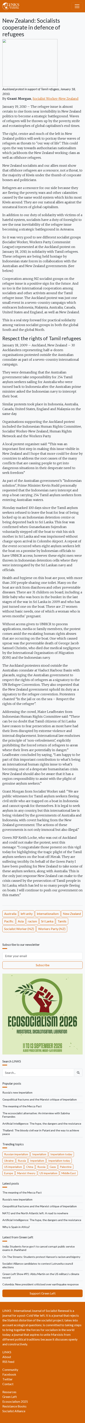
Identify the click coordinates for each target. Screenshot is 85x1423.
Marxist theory (26, 1173)
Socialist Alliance (13, 1411)
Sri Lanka (47, 921)
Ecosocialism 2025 (15, 1401)
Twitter (7, 1379)
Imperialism (39, 1154)
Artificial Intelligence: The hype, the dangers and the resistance (41, 1123)
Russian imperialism (16, 1154)
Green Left (9, 1396)
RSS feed (8, 1361)
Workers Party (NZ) (51, 929)
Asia (21, 921)
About (6, 1357)
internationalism (48, 913)
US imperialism (13, 1166)
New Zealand (72, 913)
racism (32, 921)
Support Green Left (43, 1293)
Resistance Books (14, 1406)
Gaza (53, 1166)
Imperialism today (61, 1154)
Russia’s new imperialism (17, 1092)
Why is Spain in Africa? (16, 1227)
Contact (7, 1384)
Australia (10, 913)
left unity (27, 913)
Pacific (9, 921)
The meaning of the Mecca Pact (22, 1106)
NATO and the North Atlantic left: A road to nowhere (35, 1213)
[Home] (12, 6)
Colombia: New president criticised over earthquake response (40, 1284)
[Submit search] (78, 1073)
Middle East (68, 1173)
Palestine (66, 1166)
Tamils (62, 921)
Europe (8, 1173)
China (29, 1166)
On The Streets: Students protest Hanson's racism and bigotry (41, 1256)
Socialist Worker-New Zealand (55, 99)
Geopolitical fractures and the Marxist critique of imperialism (39, 1099)
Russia (22, 1160)
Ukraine (9, 1160)
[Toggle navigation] (77, 6)
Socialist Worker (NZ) (19, 929)
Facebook (9, 1374)
